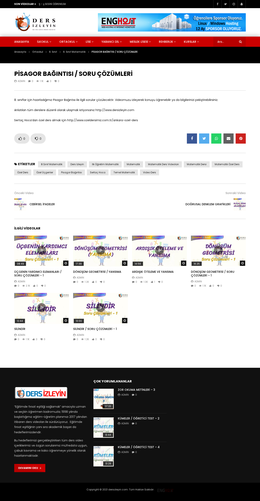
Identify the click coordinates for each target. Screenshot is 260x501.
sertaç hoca (97, 172)
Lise (88, 42)
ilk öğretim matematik (105, 164)
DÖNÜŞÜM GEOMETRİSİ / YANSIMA (97, 272)
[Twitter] (225, 4)
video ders (149, 172)
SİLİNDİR (19, 329)
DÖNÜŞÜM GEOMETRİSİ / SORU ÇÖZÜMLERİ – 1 (212, 274)
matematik (133, 164)
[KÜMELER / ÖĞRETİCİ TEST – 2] (103, 427)
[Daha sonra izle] (234, 4)
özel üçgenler (44, 172)
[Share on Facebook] (192, 138)
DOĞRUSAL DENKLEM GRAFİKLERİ (208, 204)
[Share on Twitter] (204, 138)
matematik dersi (197, 164)
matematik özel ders (227, 164)
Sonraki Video (235, 193)
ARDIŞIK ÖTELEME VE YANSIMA (153, 272)
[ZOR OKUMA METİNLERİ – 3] (103, 399)
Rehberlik (166, 42)
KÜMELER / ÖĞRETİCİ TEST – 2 (138, 418)
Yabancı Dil (110, 42)
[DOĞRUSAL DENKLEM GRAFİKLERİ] (240, 204)
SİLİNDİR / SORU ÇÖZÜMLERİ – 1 (95, 329)
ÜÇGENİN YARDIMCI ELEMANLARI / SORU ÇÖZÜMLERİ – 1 (38, 274)
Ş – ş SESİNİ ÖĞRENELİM (52, 4)
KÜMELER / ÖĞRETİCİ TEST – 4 (139, 447)
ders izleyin (77, 164)
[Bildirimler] (242, 4)
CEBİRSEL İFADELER (42, 204)
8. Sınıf (53, 51)
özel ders (22, 172)
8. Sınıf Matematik (74, 51)
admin (21, 81)
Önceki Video (24, 193)
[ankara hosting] (165, 489)
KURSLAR (190, 42)
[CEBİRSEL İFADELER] (20, 204)
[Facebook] (217, 4)
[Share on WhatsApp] (216, 138)
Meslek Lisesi (139, 42)
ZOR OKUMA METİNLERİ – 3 (136, 390)
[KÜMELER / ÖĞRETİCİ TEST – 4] (103, 456)
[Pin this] (241, 138)
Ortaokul (67, 42)
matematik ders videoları (163, 164)
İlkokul (43, 42)
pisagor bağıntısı (71, 172)
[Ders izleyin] (36, 22)
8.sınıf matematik (51, 164)
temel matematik (124, 172)
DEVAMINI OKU (29, 468)
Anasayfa (21, 42)
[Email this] (228, 138)
